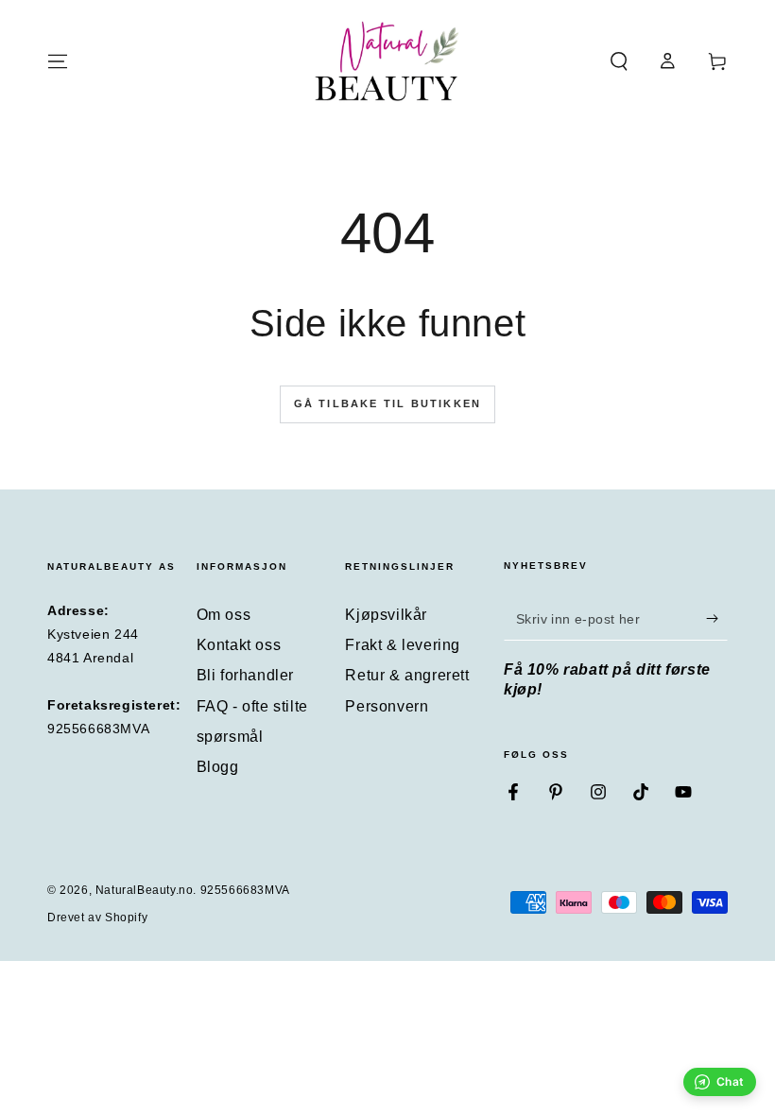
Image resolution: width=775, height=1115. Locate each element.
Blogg (218, 767)
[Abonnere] (717, 619)
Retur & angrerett (407, 675)
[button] (619, 61)
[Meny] (57, 61)
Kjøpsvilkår (386, 615)
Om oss (224, 615)
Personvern (386, 706)
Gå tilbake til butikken (388, 403)
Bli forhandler (245, 675)
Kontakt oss (239, 645)
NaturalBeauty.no (144, 890)
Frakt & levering (402, 645)
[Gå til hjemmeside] (387, 61)
